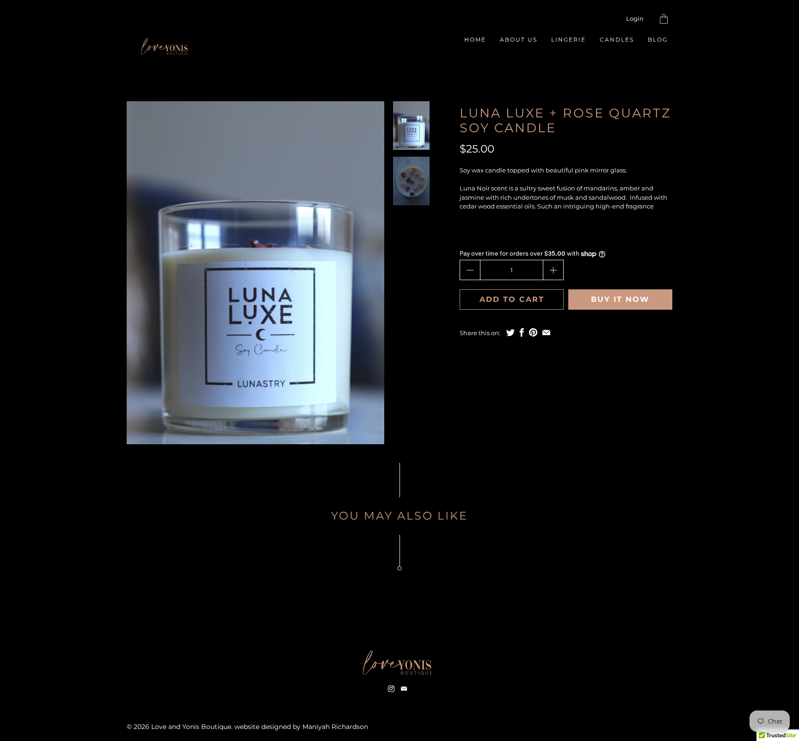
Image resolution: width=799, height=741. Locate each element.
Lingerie (568, 39)
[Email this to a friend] (546, 332)
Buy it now (620, 299)
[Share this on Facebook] (521, 332)
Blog (658, 39)
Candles (617, 39)
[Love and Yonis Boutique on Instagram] (391, 689)
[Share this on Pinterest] (533, 332)
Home (475, 39)
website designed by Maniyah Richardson (301, 727)
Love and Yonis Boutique (191, 727)
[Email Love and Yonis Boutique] (404, 689)
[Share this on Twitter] (510, 332)
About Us (518, 39)
